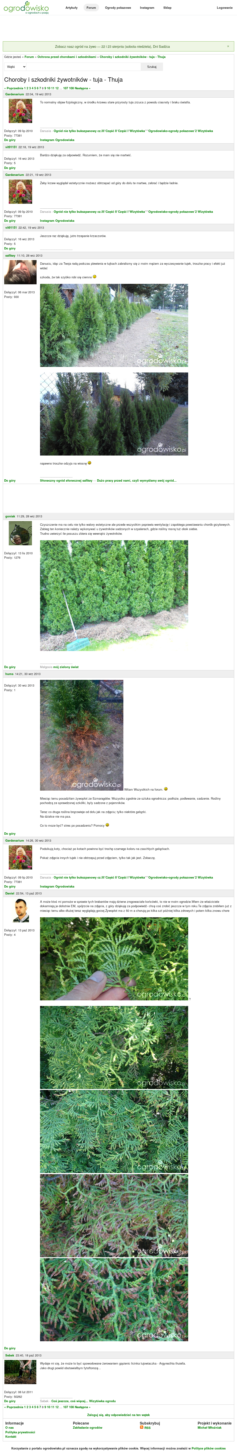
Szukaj (151, 67)
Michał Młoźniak (209, 1427)
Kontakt (10, 1436)
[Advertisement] (118, 28)
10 (48, 88)
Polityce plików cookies (209, 1448)
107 (65, 88)
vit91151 (11, 147)
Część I (123, 131)
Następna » (82, 88)
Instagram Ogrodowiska (57, 140)
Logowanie (225, 7)
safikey (10, 255)
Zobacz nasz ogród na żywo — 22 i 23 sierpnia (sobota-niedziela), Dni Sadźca (112, 46)
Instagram (147, 7)
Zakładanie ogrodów (87, 1427)
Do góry (10, 140)
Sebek (9, 1355)
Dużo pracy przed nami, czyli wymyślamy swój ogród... (137, 480)
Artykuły (71, 7)
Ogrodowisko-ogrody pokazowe (171, 131)
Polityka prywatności (20, 1432)
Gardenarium (14, 94)
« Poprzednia (13, 88)
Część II (111, 131)
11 (52, 88)
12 (57, 88)
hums (9, 674)
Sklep (167, 7)
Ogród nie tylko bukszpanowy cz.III (79, 131)
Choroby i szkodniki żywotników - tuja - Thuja (132, 56)
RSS (147, 1427)
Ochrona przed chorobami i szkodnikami (66, 56)
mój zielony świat (65, 667)
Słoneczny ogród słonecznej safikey (66, 480)
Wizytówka (137, 131)
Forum (91, 7)
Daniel (9, 893)
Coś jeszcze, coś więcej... (69, 1401)
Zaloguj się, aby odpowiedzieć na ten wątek (118, 1415)
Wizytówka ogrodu (102, 1401)
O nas (9, 1427)
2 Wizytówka (204, 131)
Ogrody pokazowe (118, 7)
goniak (10, 516)
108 (71, 88)
